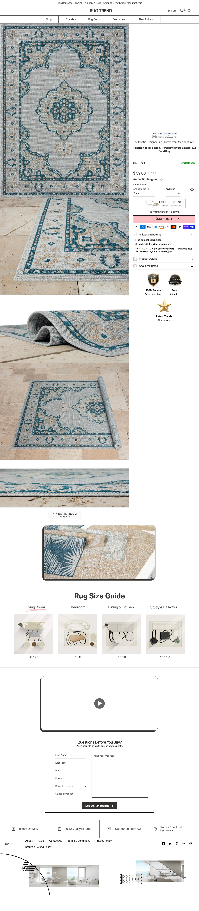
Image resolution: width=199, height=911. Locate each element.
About (28, 840)
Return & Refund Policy (38, 847)
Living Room (35, 607)
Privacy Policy (104, 840)
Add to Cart (164, 219)
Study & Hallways (163, 607)
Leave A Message (97, 805)
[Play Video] (99, 703)
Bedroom (78, 607)
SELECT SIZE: (140, 184)
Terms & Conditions (79, 840)
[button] (181, 10)
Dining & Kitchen (121, 607)
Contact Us (55, 840)
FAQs (41, 840)
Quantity (170, 188)
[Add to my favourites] (192, 190)
